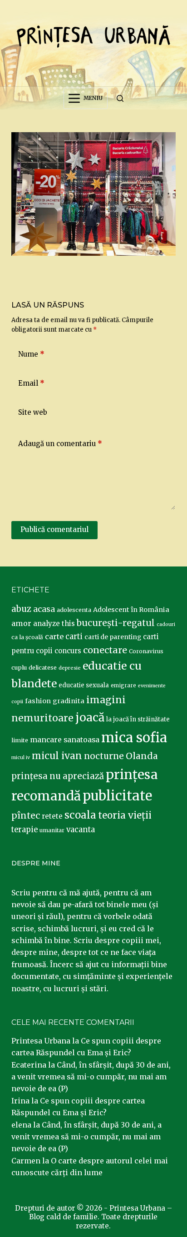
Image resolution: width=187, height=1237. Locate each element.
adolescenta (74, 609)
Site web (32, 412)
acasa (44, 609)
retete (52, 816)
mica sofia (134, 737)
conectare (105, 650)
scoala (80, 815)
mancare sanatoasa (64, 739)
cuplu (19, 667)
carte (54, 636)
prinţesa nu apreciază (57, 776)
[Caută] (120, 98)
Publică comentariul (54, 529)
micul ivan (57, 756)
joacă (89, 717)
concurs (67, 650)
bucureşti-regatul (116, 622)
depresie (70, 668)
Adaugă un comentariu (60, 443)
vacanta (80, 830)
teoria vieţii (125, 815)
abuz (21, 609)
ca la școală (27, 637)
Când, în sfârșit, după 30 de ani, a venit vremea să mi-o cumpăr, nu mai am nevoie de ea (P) (91, 1076)
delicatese (43, 667)
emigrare (123, 685)
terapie (24, 830)
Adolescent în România (131, 610)
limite (19, 740)
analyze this (54, 623)
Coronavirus (146, 651)
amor (21, 623)
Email (31, 383)
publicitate (117, 796)
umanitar (51, 830)
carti (74, 636)
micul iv (20, 757)
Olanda (142, 755)
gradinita (68, 701)
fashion (38, 701)
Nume (31, 354)
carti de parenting (112, 637)
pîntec (25, 815)
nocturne (104, 756)
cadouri (166, 624)
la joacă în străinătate (138, 719)
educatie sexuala (84, 685)
